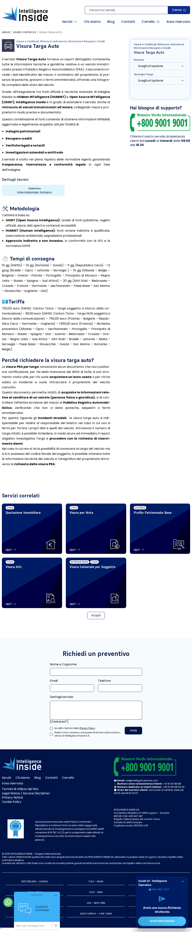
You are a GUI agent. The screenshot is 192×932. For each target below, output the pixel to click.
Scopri (96, 615)
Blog (37, 778)
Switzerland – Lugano (34, 881)
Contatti (51, 778)
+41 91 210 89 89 (172, 783)
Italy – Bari (96, 892)
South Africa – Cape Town (96, 913)
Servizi (6, 32)
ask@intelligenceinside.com (142, 780)
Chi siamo (23, 778)
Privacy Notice (12, 797)
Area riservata (12, 783)
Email (54, 681)
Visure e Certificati (24, 32)
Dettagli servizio (61, 697)
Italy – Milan (96, 881)
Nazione (139, 59)
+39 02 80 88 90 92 (173, 786)
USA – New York (96, 903)
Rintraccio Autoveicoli (53, 41)
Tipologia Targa (143, 74)
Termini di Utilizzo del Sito (20, 789)
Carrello (68, 778)
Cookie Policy (11, 802)
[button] (69, 22)
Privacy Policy (87, 728)
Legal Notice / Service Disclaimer (26, 793)
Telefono (104, 681)
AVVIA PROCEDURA (162, 921)
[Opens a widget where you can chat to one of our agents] (37, 910)
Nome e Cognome (63, 664)
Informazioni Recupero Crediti (86, 41)
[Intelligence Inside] (25, 13)
